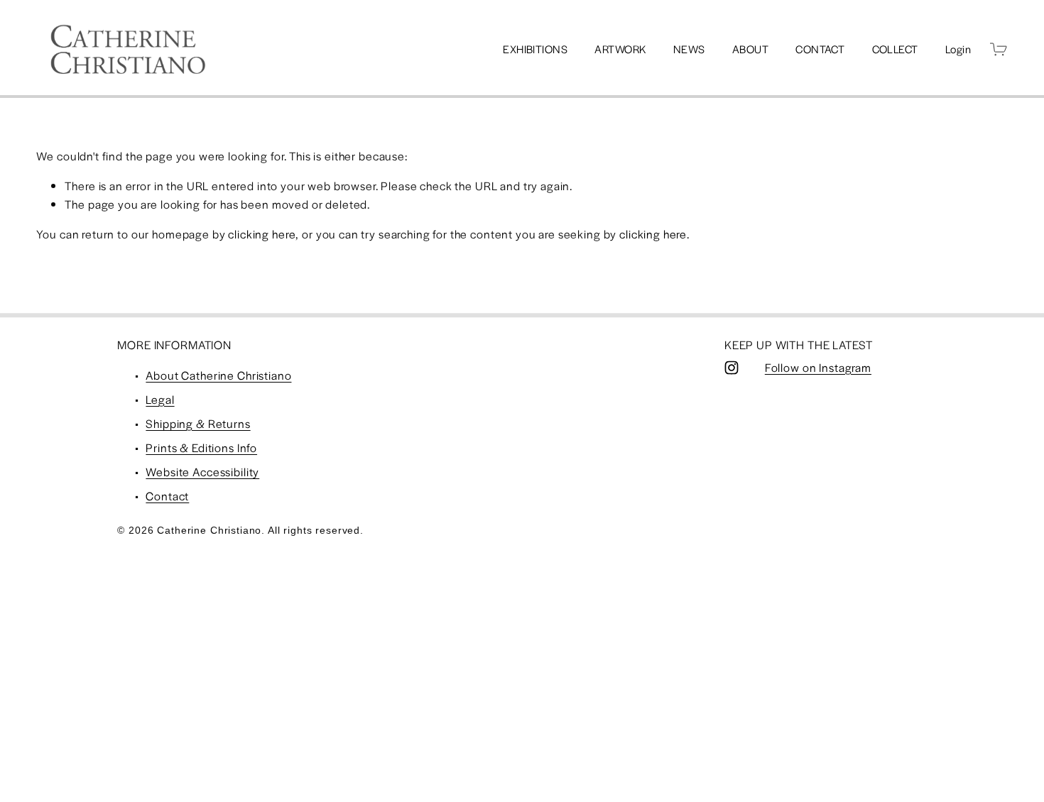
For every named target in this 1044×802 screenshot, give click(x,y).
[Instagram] (731, 368)
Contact (167, 496)
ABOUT (750, 48)
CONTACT (819, 48)
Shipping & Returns (198, 423)
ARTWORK (620, 48)
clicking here (261, 234)
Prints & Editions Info (201, 447)
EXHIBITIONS (535, 48)
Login (958, 48)
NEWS (689, 48)
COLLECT (895, 48)
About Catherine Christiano (218, 375)
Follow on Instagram (818, 367)
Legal (160, 399)
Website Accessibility (202, 471)
